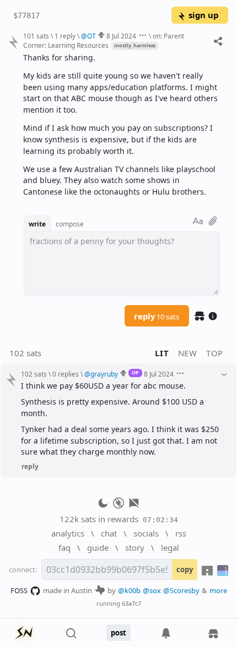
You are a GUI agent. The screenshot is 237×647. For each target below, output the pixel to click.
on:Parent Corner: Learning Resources (103, 40)
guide (98, 547)
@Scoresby (181, 590)
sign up (203, 14)
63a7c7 (131, 603)
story (134, 547)
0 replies (65, 373)
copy (184, 569)
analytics (67, 533)
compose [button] (70, 223)
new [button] (187, 352)
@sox (152, 590)
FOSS (19, 590)
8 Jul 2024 (121, 35)
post (118, 633)
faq (64, 547)
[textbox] (121, 125)
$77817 (26, 15)
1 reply (65, 35)
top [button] (214, 352)
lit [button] (162, 352)
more (218, 590)
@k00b (129, 590)
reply (156, 316)
